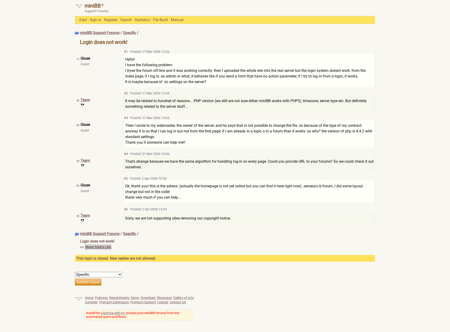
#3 (126, 118)
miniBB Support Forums (100, 33)
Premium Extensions (114, 302)
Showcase (164, 298)
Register (110, 20)
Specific (129, 33)
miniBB (93, 6)
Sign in (95, 20)
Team (85, 100)
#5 (126, 178)
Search (126, 20)
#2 (126, 93)
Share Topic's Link (98, 247)
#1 (126, 52)
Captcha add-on (112, 313)
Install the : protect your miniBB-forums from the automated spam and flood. (132, 315)
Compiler (91, 302)
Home (89, 298)
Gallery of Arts (183, 298)
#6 (126, 209)
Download (148, 298)
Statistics (142, 20)
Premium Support (143, 302)
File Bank (160, 20)
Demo (135, 298)
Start (83, 20)
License (162, 302)
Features (101, 298)
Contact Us (178, 302)
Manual (177, 20)
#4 (126, 154)
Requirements (119, 298)
